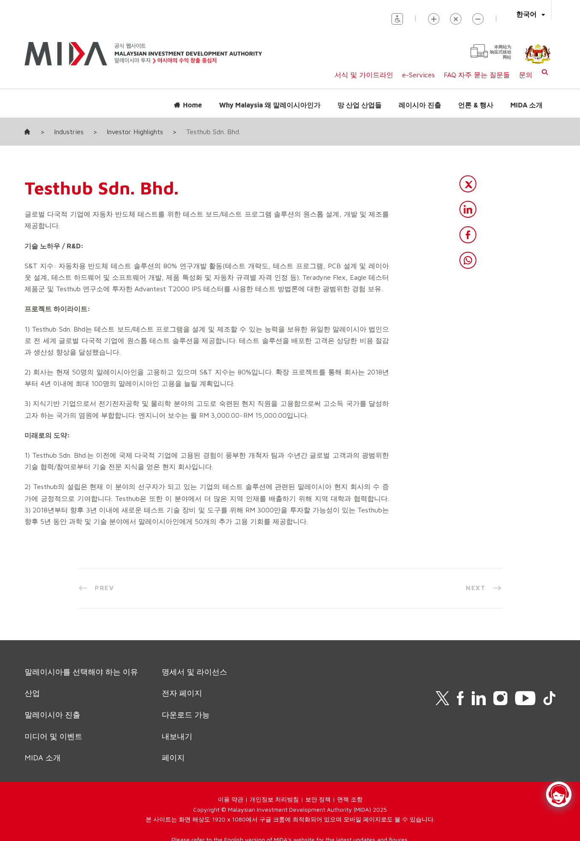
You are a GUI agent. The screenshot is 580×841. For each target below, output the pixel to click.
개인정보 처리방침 (274, 799)
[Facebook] (467, 234)
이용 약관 (230, 799)
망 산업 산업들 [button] (360, 105)
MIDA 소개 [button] (526, 105)
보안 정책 (318, 799)
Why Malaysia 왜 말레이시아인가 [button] (270, 105)
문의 (525, 75)
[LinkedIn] (467, 209)
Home (192, 105)
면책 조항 (350, 799)
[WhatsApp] (467, 260)
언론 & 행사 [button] (475, 105)
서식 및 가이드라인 (364, 75)
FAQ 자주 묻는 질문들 (477, 75)
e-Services (418, 75)
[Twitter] (467, 183)
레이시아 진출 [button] (420, 105)
